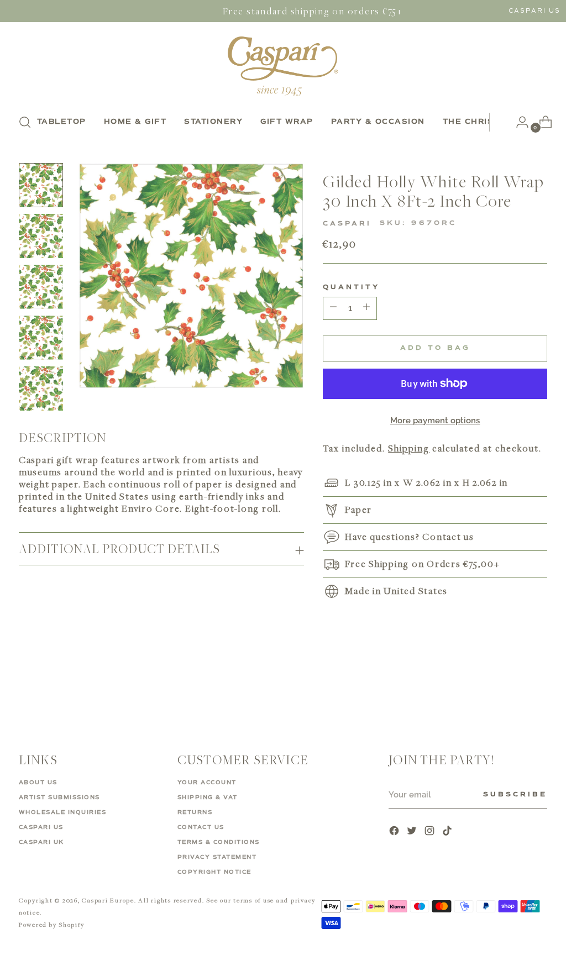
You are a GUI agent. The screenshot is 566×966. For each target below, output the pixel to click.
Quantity (351, 287)
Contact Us (200, 827)
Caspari (347, 224)
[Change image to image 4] (41, 338)
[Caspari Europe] (283, 66)
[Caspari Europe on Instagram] (430, 832)
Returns (195, 812)
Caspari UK (41, 842)
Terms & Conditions (218, 842)
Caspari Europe (108, 900)
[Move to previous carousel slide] (512, 685)
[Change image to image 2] (41, 236)
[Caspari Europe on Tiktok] (448, 832)
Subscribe (515, 794)
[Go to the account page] (518, 122)
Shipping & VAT (207, 797)
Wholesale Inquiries (63, 812)
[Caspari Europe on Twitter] (413, 832)
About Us (38, 782)
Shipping (408, 448)
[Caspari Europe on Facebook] (395, 832)
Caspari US (534, 10)
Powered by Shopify (52, 924)
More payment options (435, 421)
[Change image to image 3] (41, 287)
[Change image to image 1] (41, 185)
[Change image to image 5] (41, 388)
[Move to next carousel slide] (537, 685)
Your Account (207, 782)
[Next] (498, 122)
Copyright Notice (214, 872)
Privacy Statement (217, 857)
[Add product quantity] (333, 308)
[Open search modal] (25, 122)
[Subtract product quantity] (366, 308)
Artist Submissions (59, 797)
